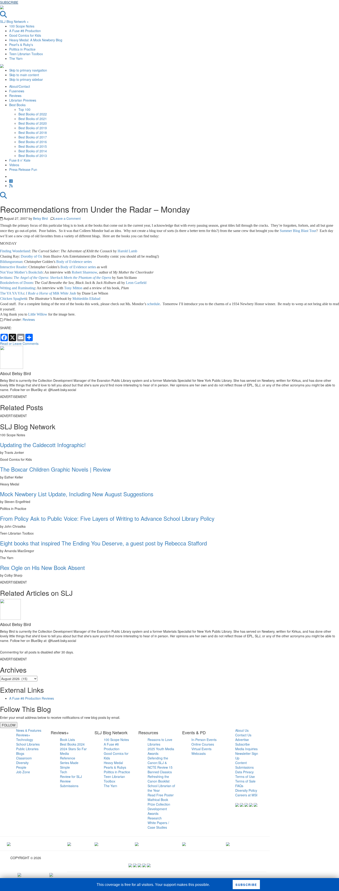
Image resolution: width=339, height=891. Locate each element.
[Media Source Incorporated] (9, 843)
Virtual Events (201, 749)
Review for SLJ (71, 776)
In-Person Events (204, 739)
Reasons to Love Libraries (160, 742)
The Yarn (16, 58)
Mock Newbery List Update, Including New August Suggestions (76, 494)
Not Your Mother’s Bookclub (21, 272)
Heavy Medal (113, 762)
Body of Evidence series (74, 262)
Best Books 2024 (72, 744)
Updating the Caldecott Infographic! (43, 445)
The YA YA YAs (12, 293)
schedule (153, 304)
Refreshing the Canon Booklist (159, 778)
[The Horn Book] (96, 843)
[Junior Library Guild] (137, 843)
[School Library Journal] (228, 843)
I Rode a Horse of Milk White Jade (51, 293)
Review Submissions (69, 783)
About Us (242, 730)
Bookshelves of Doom (16, 283)
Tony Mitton (73, 288)
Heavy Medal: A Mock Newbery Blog (35, 40)
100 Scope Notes (21, 26)
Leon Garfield (136, 283)
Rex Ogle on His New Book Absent (42, 567)
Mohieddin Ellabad (86, 299)
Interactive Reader (13, 267)
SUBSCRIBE (9, 2)
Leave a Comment (67, 218)
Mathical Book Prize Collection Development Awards (159, 806)
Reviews (29, 319)
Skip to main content (24, 74)
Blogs (20, 753)
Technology (24, 739)
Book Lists (67, 739)
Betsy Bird (40, 218)
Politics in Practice (22, 49)
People (21, 767)
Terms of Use (245, 776)
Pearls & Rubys (115, 767)
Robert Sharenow (84, 272)
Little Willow (37, 314)
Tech (63, 772)
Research (155, 818)
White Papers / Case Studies (158, 825)
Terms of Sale (245, 781)
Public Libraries (27, 749)
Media (64, 753)
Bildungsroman (11, 262)
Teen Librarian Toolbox (26, 53)
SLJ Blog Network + (14, 21)
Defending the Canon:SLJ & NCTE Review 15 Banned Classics (160, 765)
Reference (67, 758)
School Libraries (28, 744)
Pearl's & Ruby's (21, 44)
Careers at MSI (246, 795)
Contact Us (243, 735)
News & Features (28, 730)
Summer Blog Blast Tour (298, 231)
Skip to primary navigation (28, 70)
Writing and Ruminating (17, 288)
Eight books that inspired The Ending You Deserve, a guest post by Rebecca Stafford (103, 543)
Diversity (22, 762)
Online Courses (202, 744)
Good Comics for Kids (25, 35)
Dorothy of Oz (32, 256)
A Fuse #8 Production (25, 30)
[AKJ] (69, 843)
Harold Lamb (127, 251)
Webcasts (198, 753)
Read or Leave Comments (19, 343)
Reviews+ (23, 735)
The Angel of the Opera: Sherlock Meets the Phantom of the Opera (62, 278)
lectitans (6, 278)
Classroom (24, 758)
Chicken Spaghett (13, 299)
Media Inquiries (246, 749)
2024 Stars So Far (73, 749)
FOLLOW (8, 725)
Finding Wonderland (15, 251)
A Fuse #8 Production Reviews (31, 698)
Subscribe (242, 744)
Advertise (242, 739)
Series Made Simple (69, 765)
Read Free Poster (161, 795)
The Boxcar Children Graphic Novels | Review (55, 469)
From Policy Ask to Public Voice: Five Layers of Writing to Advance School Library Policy (107, 518)
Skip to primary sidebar (26, 79)
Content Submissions (244, 765)
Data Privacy (244, 772)
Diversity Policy (246, 790)
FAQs (239, 785)
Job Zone (23, 772)
